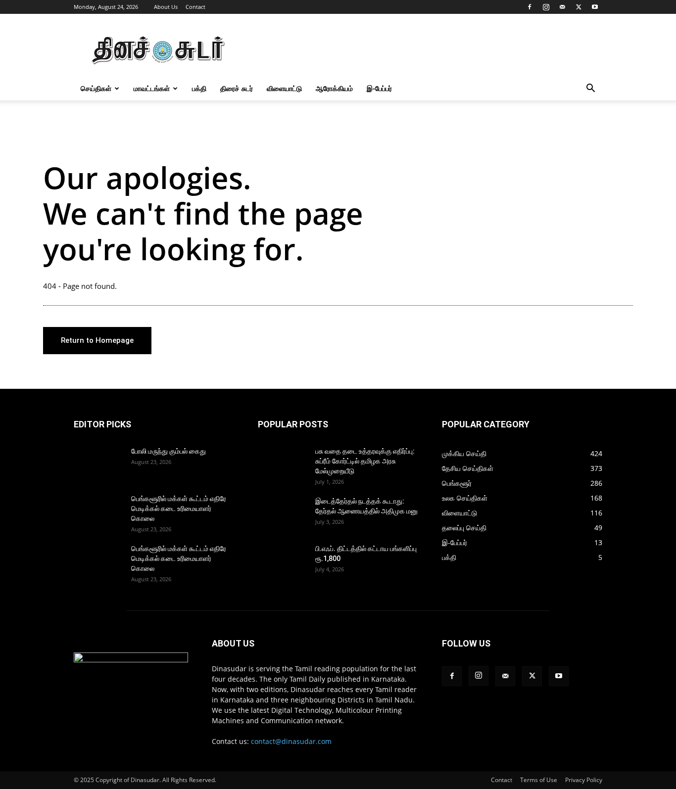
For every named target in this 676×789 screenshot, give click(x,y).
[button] (590, 89)
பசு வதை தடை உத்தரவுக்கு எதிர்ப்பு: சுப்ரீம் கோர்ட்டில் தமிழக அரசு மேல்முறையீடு (365, 461)
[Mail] (562, 7)
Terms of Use (538, 780)
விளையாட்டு (284, 88)
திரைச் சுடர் (236, 88)
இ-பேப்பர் (379, 88)
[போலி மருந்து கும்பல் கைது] (98, 463)
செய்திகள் (96, 88)
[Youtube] (594, 7)
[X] (578, 7)
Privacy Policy (583, 780)
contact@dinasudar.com (291, 741)
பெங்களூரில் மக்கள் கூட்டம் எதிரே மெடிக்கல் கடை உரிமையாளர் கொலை (178, 508)
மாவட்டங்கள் (152, 88)
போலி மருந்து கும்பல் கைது (168, 451)
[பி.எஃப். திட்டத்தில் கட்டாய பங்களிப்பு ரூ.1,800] (282, 561)
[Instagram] (545, 7)
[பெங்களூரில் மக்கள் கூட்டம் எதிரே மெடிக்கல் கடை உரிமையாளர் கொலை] (98, 511)
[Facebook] (529, 7)
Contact (195, 6)
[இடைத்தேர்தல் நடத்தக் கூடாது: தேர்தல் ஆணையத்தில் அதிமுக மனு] (282, 513)
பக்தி (199, 88)
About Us (166, 6)
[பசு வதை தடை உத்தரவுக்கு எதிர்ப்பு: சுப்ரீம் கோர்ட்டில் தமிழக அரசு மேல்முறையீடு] (282, 463)
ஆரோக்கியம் (334, 88)
